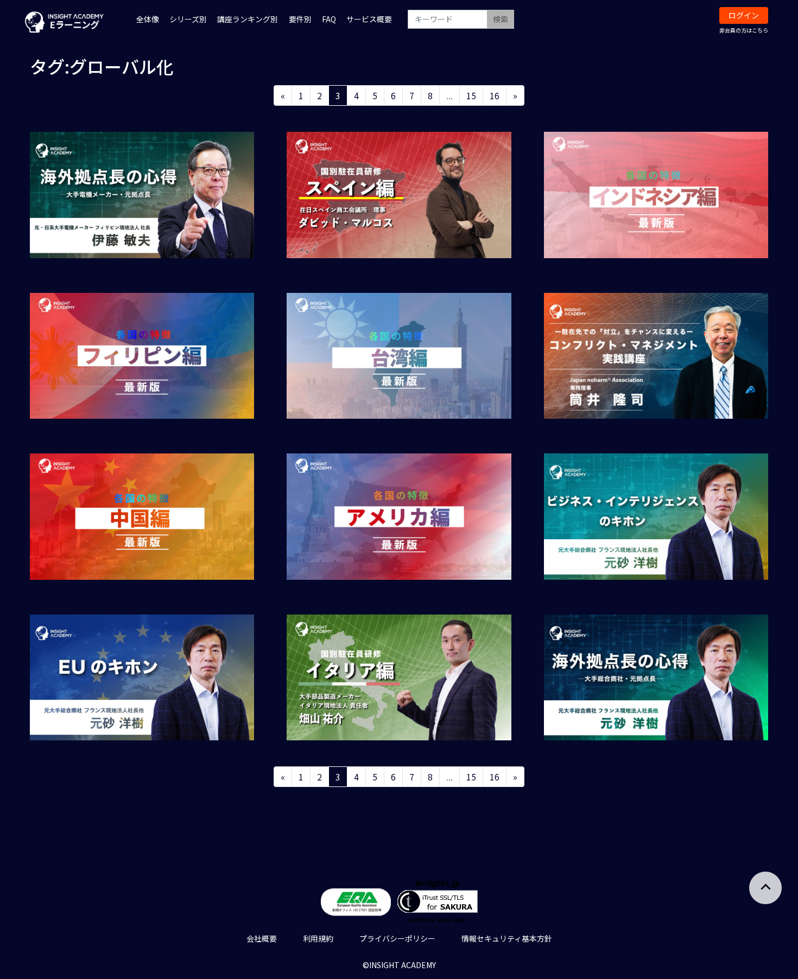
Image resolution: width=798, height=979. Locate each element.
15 (471, 95)
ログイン (744, 15)
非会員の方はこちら (743, 30)
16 (494, 95)
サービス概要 (369, 19)
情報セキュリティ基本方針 (506, 938)
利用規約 (318, 938)
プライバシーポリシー (397, 938)
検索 (500, 19)
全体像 (147, 19)
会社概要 (261, 938)
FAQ (329, 19)
